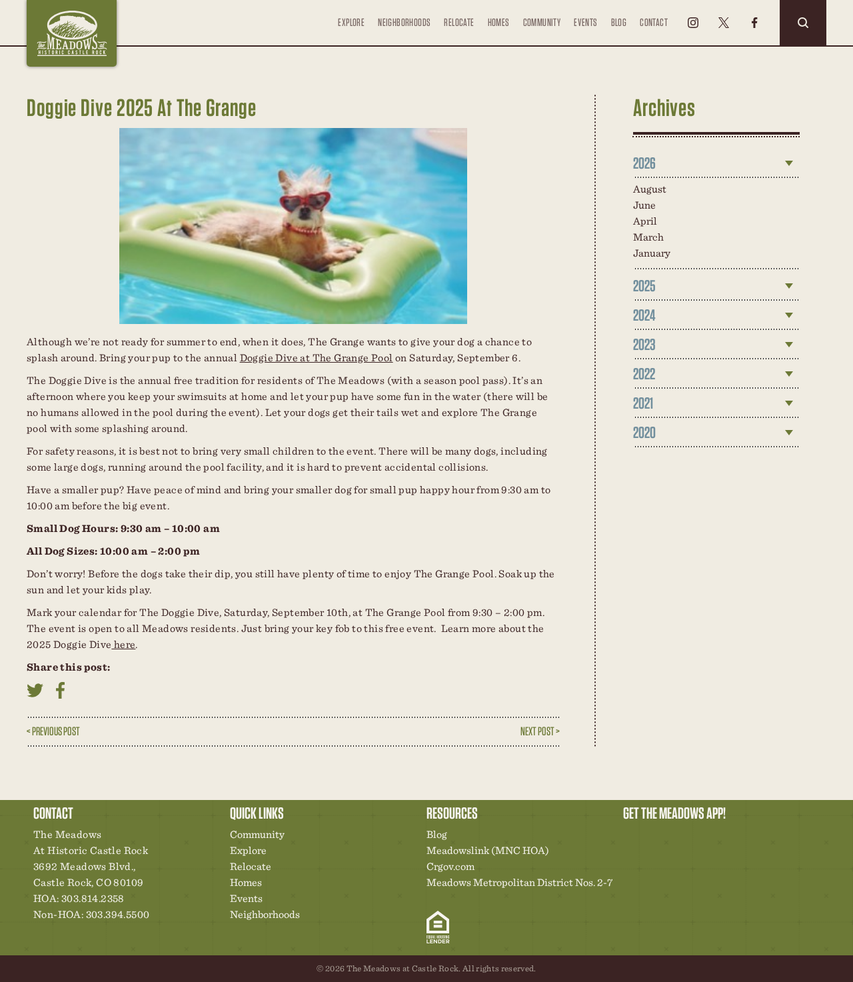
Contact (654, 22)
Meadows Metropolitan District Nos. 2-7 (519, 882)
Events (585, 22)
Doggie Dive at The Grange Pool (316, 357)
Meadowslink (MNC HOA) (487, 850)
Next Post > (540, 731)
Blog (619, 22)
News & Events (725, 838)
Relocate (459, 22)
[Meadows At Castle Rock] (72, 33)
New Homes (702, 838)
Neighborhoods (404, 22)
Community (542, 22)
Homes (499, 22)
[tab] (716, 163)
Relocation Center (657, 838)
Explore (351, 22)
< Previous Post (53, 731)
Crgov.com (450, 866)
